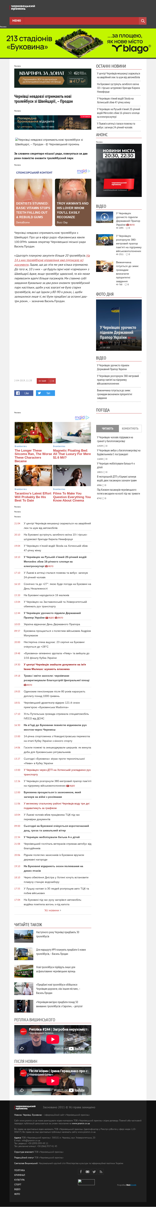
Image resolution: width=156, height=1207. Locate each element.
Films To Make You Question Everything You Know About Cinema (72, 497)
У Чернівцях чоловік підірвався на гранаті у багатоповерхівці (115, 439)
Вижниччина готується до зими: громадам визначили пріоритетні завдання (114, 394)
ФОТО (17, 1194)
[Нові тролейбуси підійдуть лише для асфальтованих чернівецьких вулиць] (23, 971)
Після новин (25, 1061)
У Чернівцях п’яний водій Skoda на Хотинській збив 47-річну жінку (115, 100)
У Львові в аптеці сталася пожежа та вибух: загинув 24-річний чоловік (116, 125)
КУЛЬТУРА (19, 1180)
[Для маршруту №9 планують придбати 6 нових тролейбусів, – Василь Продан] (23, 953)
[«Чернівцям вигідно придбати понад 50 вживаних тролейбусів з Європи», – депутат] (23, 1006)
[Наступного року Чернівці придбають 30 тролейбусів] (23, 936)
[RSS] (101, 1172)
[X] (94, 1172)
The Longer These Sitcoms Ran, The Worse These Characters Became (33, 456)
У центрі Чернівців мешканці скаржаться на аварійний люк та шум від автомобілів (118, 75)
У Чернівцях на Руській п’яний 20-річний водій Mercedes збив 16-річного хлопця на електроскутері (118, 112)
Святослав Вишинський (26, 1163)
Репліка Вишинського (34, 1019)
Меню (16, 21)
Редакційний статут (24, 1157)
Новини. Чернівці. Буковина (28, 1115)
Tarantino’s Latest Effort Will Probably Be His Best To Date (33, 497)
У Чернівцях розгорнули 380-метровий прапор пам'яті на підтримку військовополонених (118, 379)
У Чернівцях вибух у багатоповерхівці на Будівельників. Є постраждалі (118, 452)
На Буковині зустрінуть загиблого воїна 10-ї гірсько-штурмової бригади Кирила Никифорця (118, 87)
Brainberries (21, 446)
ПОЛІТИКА (19, 1170)
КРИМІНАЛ (19, 1175)
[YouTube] (87, 1172)
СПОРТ (17, 1184)
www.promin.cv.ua (81, 1123)
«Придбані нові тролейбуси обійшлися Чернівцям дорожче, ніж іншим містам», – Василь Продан (58, 989)
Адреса (17, 1138)
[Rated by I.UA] (86, 1184)
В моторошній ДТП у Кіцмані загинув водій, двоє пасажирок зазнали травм (117, 478)
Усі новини (52, 910)
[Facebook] (81, 1172)
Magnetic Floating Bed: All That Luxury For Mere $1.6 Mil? (72, 454)
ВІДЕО (17, 1189)
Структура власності (24, 1152)
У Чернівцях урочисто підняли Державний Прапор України (113, 367)
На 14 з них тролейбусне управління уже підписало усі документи (52, 260)
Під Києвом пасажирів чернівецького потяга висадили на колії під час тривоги (118, 491)
